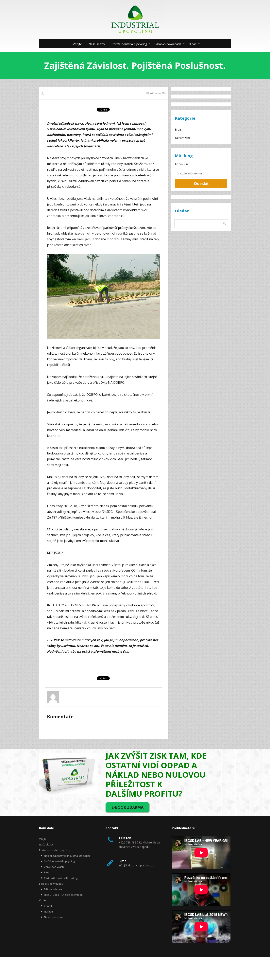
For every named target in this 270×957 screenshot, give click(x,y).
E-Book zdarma (53, 889)
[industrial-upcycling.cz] (135, 19)
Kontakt (48, 906)
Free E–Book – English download (63, 894)
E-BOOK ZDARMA (127, 807)
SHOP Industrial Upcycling (59, 861)
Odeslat (201, 183)
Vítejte (77, 44)
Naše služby (97, 44)
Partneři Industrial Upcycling (60, 878)
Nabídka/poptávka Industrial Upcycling (67, 856)
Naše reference (53, 917)
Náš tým (49, 911)
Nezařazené (183, 138)
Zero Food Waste (54, 867)
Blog (178, 129)
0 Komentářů (158, 93)
